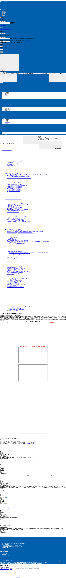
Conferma (5, 72)
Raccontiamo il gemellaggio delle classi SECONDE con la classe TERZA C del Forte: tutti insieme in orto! (26, 305)
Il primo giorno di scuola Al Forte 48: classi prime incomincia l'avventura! (19, 221)
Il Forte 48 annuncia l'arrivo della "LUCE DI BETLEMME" (16, 184)
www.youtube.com (3, 520)
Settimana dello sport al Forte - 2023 (12, 277)
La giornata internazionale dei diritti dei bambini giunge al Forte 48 (17, 185)
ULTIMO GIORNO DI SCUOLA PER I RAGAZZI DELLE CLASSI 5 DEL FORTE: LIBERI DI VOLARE (25, 231)
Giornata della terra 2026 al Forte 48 (12, 175)
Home (40, 136)
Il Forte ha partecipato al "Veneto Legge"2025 (14, 190)
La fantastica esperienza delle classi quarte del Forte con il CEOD (19, 253)
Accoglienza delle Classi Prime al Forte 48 (13, 258)
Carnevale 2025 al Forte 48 (11, 206)
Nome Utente (12, 22)
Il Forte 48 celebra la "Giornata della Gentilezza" (14, 214)
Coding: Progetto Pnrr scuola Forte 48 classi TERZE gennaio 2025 (17, 209)
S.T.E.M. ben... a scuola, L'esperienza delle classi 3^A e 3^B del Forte (18, 271)
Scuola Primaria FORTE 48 (43, 137)
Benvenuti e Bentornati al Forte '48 (12, 310)
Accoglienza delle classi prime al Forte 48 (13, 191)
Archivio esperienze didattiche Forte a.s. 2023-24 (13, 229)
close (1, 82)
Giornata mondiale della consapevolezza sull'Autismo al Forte (17, 203)
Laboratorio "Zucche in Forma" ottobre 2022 (16, 308)
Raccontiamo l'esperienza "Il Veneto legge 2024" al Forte (16, 218)
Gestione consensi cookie (6, 558)
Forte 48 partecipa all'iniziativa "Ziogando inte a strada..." (16, 220)
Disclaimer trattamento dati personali (6, 569)
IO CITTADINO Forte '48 (11, 162)
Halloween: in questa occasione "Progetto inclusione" (15, 256)
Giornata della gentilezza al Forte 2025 (13, 188)
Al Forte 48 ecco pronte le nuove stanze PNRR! (14, 230)
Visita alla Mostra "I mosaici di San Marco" (14, 288)
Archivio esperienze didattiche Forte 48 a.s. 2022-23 (47, 138)
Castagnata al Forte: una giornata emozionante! (14, 186)
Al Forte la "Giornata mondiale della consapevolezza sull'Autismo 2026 (18, 176)
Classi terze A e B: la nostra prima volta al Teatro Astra (15, 236)
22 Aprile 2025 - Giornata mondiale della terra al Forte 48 (16, 201)
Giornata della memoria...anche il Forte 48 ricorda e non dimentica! (17, 240)
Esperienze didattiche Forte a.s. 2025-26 (11, 173)
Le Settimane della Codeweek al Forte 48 (13, 189)
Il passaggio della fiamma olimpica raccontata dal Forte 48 (16, 180)
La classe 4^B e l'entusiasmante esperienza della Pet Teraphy (16, 210)
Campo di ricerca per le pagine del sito (6, 143)
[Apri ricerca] (57, 78)
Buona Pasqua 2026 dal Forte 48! (12, 177)
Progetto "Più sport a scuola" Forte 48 (13, 242)
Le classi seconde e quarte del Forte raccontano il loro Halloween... (17, 216)
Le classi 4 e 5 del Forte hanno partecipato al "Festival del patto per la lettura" (19, 202)
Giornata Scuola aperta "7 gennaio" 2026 (13, 182)
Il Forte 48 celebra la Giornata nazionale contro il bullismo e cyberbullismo (19, 178)
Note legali (4, 554)
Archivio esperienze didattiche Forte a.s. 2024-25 (13, 199)
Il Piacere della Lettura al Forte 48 (12, 163)
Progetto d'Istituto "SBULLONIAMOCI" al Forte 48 (15, 161)
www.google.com (3, 466)
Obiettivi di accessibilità (6, 557)
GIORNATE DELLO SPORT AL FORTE (14, 205)
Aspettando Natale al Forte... (11, 183)
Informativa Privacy (5, 555)
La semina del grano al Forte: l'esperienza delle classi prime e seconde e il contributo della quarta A (25, 254)
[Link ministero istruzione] (5, 1)
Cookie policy (4, 553)
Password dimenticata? (4, 25)
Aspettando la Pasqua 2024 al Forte (12, 237)
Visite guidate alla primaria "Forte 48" (11, 165)
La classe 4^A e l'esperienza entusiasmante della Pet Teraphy (16, 211)
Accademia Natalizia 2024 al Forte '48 (13, 212)
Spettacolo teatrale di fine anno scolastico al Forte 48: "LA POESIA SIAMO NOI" (20, 233)
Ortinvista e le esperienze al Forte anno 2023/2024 (15, 251)
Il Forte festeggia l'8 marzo (11, 276)
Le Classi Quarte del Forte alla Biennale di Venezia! (15, 217)
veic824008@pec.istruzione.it (13, 546)
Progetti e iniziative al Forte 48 (10, 160)
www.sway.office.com (4, 508)
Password (11, 23)
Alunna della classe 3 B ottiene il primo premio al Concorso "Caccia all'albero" (19, 232)
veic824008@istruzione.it (13, 545)
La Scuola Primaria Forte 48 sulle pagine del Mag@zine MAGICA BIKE (19, 181)
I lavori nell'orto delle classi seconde (14, 307)
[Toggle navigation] (8, 78)
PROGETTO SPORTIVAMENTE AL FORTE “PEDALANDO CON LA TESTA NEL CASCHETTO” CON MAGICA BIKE (28, 174)
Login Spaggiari (27, 40)
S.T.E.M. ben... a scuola (10, 274)
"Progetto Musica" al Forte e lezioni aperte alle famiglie (16, 238)
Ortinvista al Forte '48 (10, 164)
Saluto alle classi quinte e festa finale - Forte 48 (14, 267)
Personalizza (3, 438)
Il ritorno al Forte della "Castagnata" (12, 255)
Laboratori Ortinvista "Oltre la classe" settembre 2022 (17, 309)
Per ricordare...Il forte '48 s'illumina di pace (14, 208)
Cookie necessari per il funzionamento (6, 446)
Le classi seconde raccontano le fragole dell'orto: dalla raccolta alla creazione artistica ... (23, 306)
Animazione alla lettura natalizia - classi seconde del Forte (16, 284)
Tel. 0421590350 (6, 544)
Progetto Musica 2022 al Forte (11, 285)
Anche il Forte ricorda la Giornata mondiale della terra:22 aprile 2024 (18, 235)
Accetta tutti (16, 438)
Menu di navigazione (58, 148)
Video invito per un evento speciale (12, 270)
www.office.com (3, 497)
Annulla (2, 72)
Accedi (2, 17)
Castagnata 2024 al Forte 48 (11, 215)
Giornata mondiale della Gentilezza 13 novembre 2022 (15, 287)
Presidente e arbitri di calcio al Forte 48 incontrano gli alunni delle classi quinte (19, 204)
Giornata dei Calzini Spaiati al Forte (12, 279)
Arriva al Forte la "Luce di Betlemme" (13, 283)
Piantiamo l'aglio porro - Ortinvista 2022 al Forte (15, 304)
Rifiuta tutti (9, 438)
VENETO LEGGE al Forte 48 (12, 257)
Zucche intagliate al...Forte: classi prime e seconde (15, 286)
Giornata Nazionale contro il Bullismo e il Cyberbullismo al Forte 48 (18, 278)
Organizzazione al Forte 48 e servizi (10, 152)
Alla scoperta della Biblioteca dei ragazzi (13, 273)
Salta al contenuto (3, 0)
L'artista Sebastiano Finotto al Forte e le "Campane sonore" (16, 268)
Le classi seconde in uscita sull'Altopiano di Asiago (15, 269)
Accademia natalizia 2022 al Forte (12, 282)
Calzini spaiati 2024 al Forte (11, 239)
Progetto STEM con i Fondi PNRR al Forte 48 (14, 207)
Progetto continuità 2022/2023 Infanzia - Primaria (15, 281)
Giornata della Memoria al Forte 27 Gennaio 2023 (15, 280)
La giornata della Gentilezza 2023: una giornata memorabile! (16, 243)
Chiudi (2, 46)
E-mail (11, 38)
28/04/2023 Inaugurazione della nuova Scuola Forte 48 (15, 272)
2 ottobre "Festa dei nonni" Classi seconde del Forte (15, 219)
